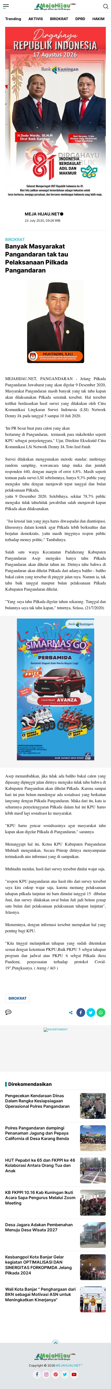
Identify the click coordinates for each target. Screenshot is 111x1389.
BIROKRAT (59, 19)
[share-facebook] (80, 1012)
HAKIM (98, 19)
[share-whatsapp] (101, 1012)
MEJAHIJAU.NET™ (69, 1365)
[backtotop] (55, 1343)
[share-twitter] (90, 1012)
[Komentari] (8, 1012)
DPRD (80, 19)
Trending (13, 19)
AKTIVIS (35, 19)
